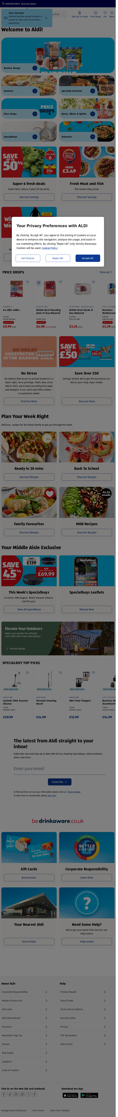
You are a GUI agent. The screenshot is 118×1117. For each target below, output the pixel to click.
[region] (58, 242)
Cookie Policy (50, 248)
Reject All (58, 258)
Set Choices (27, 258)
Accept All (87, 258)
